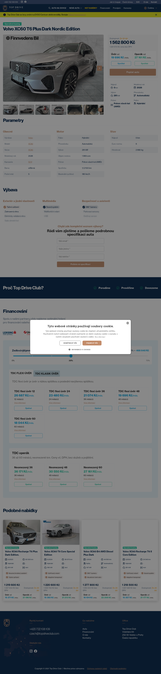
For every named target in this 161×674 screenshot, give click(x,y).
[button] (80, 349)
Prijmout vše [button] (92, 343)
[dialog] (80, 337)
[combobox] (127, 323)
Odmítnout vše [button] (70, 343)
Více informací (100, 337)
